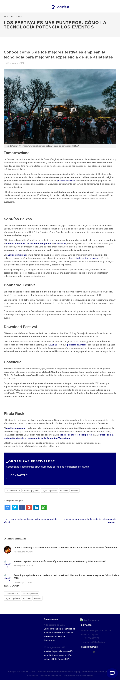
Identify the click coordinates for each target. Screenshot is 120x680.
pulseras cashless (66, 180)
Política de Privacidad (50, 675)
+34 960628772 (91, 638)
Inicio (6, 16)
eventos (74, 490)
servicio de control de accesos (85, 258)
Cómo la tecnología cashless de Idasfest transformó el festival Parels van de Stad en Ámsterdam (65, 547)
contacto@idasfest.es (94, 642)
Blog (13, 16)
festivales (64, 490)
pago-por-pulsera (49, 490)
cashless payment (16, 255)
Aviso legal (73, 671)
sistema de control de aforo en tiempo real (28, 243)
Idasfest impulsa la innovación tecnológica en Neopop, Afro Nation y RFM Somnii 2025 (60, 561)
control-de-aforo (13, 490)
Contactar (19, 475)
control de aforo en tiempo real (76, 434)
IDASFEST (60, 243)
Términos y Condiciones (92, 671)
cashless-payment (30, 490)
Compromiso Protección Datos (78, 675)
